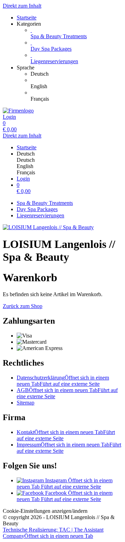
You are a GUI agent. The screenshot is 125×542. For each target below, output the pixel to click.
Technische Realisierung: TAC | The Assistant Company (53, 533)
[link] (76, 74)
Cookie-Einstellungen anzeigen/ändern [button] (45, 511)
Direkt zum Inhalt (22, 6)
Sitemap (25, 403)
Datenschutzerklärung (63, 381)
